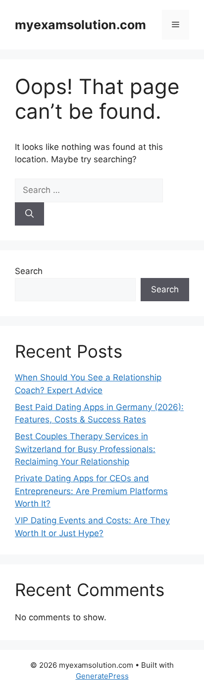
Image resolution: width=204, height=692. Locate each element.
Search (29, 271)
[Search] (29, 214)
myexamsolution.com (80, 24)
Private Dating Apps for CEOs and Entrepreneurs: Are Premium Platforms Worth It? (91, 490)
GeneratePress (102, 676)
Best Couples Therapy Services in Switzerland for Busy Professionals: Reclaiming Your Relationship (85, 448)
